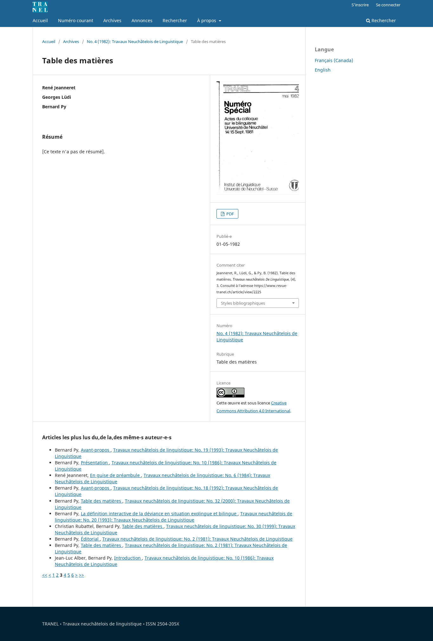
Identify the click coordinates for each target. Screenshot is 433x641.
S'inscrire (360, 5)
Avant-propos (96, 450)
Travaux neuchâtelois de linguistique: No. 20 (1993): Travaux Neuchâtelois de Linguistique (173, 517)
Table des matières (101, 501)
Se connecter (388, 5)
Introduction (128, 558)
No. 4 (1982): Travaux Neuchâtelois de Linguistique (135, 41)
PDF (229, 214)
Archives (112, 20)
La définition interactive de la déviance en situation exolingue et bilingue (159, 514)
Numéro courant (75, 20)
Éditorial (90, 539)
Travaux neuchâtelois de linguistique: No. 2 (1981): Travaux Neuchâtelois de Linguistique (197, 539)
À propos (207, 20)
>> (81, 575)
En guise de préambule (115, 475)
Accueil (40, 20)
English (323, 70)
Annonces (142, 20)
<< (44, 575)
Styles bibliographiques (243, 303)
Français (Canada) (334, 60)
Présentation (95, 463)
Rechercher (175, 20)
